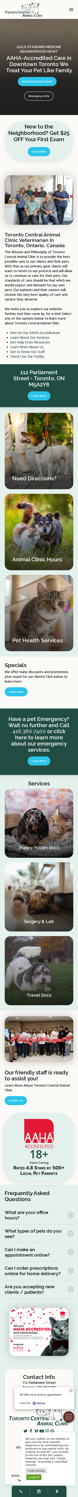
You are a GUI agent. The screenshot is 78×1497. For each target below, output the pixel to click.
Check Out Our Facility (27, 356)
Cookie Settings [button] (36, 1470)
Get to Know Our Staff (27, 351)
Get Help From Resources (30, 342)
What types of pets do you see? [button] (33, 1233)
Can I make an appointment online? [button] (27, 1252)
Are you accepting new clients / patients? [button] (29, 1289)
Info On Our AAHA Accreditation (35, 333)
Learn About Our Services (29, 337)
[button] (68, 1416)
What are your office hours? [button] (26, 1215)
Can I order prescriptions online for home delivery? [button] (33, 1270)
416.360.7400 (29, 731)
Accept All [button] (33, 1477)
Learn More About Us (27, 347)
